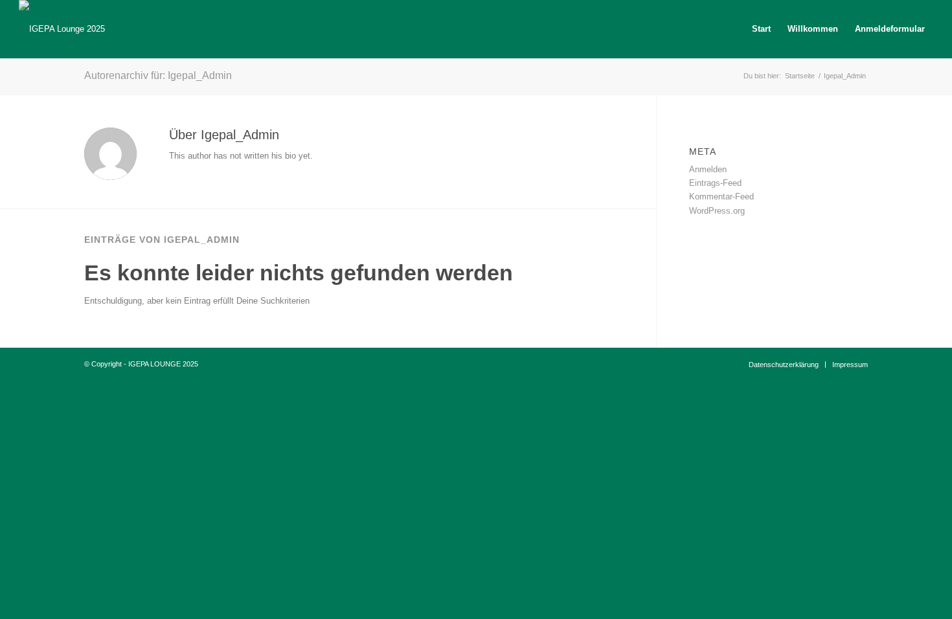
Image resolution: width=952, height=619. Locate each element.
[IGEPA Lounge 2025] (62, 29)
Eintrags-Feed (715, 183)
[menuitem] (761, 29)
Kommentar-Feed (721, 196)
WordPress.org (717, 211)
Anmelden (708, 169)
